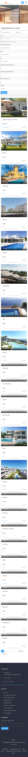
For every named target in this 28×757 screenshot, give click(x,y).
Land (2, 35)
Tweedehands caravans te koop (13, 751)
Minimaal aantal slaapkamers (7, 64)
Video (24, 115)
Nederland (4, 123)
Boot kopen (5, 749)
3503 (3, 160)
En (1, 58)
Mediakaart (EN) (7, 702)
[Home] (7, 2)
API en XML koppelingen (9, 697)
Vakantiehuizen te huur (15, 749)
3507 (3, 227)
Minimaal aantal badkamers (7, 71)
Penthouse (4, 360)
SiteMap (13, 740)
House (3, 293)
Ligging (2, 85)
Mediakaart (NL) (7, 700)
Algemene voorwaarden (9, 705)
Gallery (5, 115)
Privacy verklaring (8, 708)
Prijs (2, 51)
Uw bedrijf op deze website (10, 695)
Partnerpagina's (7, 713)
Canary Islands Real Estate (10, 710)
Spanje (4, 157)
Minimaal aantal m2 (5, 78)
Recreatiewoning (5, 127)
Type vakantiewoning (5, 44)
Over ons (6, 692)
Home (7, 15)
